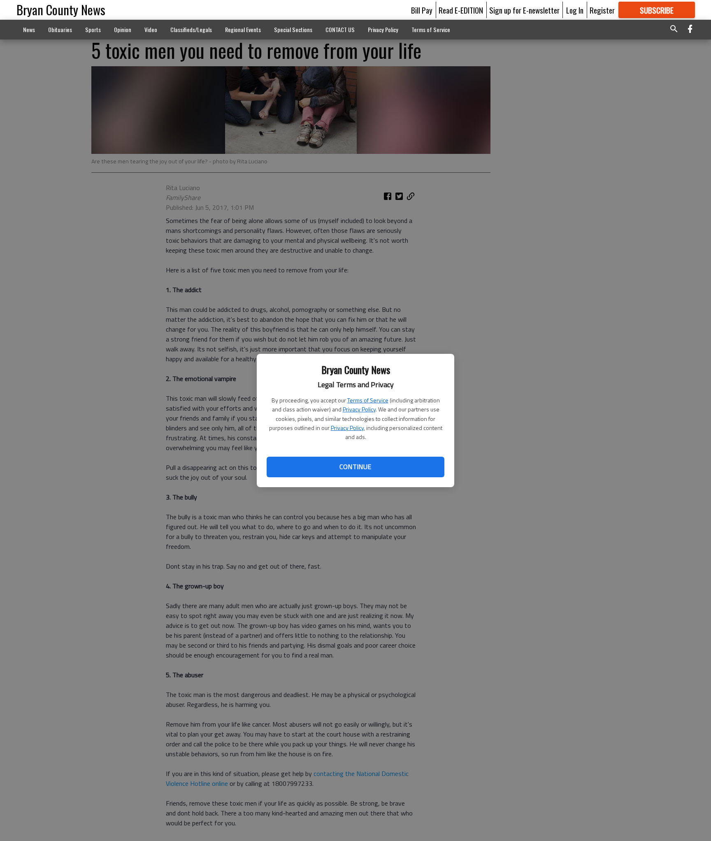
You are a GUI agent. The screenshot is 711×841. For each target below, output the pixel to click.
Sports (93, 29)
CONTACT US (340, 29)
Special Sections (293, 29)
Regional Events (243, 29)
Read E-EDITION (461, 10)
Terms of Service (367, 400)
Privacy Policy (359, 409)
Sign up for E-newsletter (524, 10)
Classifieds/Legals (191, 29)
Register (602, 10)
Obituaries (60, 29)
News (29, 29)
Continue (355, 467)
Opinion (122, 29)
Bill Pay (421, 10)
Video (150, 29)
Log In (574, 10)
